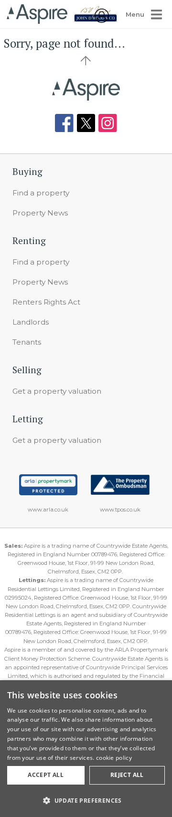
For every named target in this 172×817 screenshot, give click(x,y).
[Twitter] (86, 123)
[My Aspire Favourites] (102, 20)
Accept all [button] (46, 775)
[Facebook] (64, 123)
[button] (86, 800)
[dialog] (86, 748)
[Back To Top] (86, 60)
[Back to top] (86, 90)
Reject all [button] (127, 775)
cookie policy (114, 758)
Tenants (26, 342)
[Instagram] (107, 123)
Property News (40, 212)
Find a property (40, 192)
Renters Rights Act (46, 301)
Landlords (30, 322)
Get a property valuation (56, 391)
